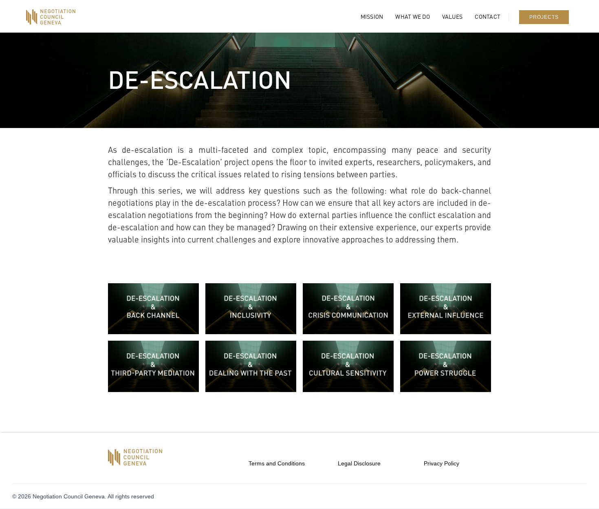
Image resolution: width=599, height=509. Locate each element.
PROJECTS (544, 17)
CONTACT (487, 17)
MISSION (372, 17)
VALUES (452, 17)
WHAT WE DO (412, 17)
